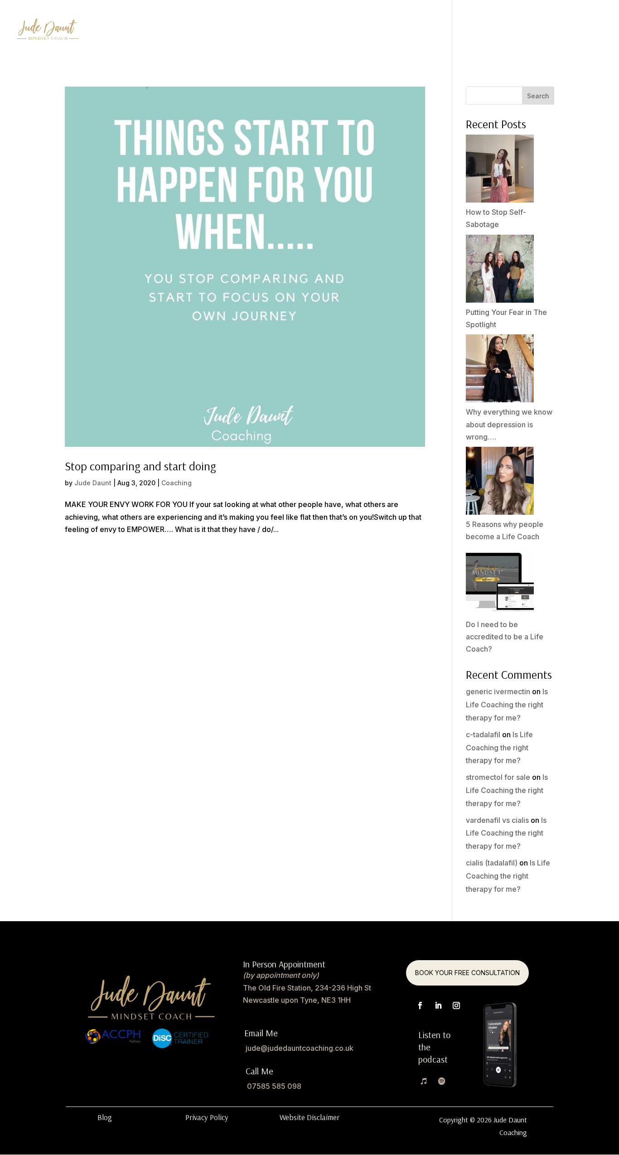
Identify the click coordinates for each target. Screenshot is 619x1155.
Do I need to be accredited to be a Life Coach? (504, 636)
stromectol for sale (498, 777)
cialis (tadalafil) (491, 862)
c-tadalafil (483, 734)
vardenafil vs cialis (497, 820)
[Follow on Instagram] (456, 1005)
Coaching (176, 483)
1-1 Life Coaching (342, 31)
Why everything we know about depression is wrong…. (509, 424)
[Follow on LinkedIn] (438, 1005)
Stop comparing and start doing (140, 466)
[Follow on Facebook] (420, 1005)
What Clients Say (491, 31)
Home (288, 31)
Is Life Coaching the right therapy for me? (507, 704)
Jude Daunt (92, 483)
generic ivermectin (498, 691)
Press (546, 31)
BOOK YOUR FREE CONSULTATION (467, 972)
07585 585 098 (274, 1086)
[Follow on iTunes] (423, 1081)
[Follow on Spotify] (442, 1081)
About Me (586, 31)
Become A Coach (416, 31)
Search (538, 96)
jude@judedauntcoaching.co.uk (299, 1048)
